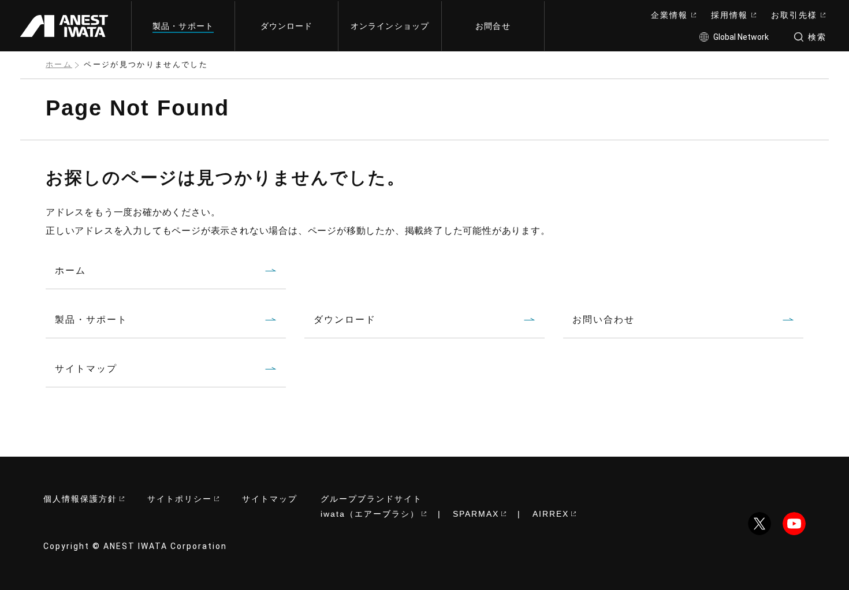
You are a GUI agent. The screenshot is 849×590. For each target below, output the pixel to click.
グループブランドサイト (371, 498)
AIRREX (551, 513)
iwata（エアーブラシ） (370, 513)
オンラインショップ (390, 26)
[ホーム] (69, 25)
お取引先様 (794, 15)
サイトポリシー (179, 498)
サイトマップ (269, 498)
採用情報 (729, 15)
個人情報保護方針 (80, 498)
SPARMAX (476, 513)
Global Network (741, 37)
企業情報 (669, 15)
